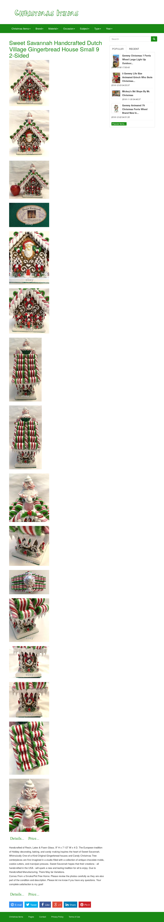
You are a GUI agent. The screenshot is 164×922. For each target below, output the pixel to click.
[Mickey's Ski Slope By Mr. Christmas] (116, 94)
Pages (31, 916)
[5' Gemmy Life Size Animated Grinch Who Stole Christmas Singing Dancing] (116, 76)
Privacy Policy (57, 916)
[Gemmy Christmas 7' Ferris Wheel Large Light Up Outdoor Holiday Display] (116, 58)
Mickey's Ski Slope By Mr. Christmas (136, 93)
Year (108, 28)
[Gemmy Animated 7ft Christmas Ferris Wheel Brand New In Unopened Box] (116, 108)
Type (96, 28)
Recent (134, 48)
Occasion (68, 28)
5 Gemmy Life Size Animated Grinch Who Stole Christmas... (137, 77)
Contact (42, 916)
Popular (118, 48)
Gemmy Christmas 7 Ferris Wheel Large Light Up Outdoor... (136, 59)
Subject (84, 28)
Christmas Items (20, 28)
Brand (39, 28)
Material (52, 28)
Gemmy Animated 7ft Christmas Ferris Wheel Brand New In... (135, 109)
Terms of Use (74, 916)
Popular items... (119, 123)
